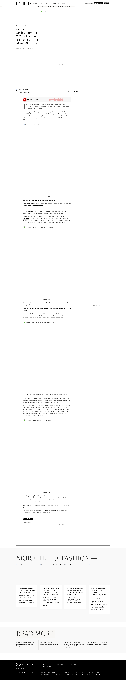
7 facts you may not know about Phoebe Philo (41, 200)
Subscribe (98, 3)
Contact (60, 664)
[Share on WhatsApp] (65, 91)
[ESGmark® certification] (31, 664)
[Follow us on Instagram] (22, 672)
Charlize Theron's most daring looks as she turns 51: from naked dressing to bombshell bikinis (75, 591)
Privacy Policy (46, 674)
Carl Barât (29, 211)
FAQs (58, 666)
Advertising (47, 666)
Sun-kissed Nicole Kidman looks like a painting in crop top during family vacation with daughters (51, 591)
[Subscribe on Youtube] (32, 672)
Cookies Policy (57, 672)
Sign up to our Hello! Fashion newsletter (44, 510)
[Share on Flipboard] (77, 91)
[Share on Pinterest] (74, 91)
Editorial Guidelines (93, 674)
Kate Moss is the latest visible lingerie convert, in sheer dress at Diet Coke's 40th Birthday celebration (74, 645)
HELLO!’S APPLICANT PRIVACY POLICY (53, 676)
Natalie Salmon (24, 89)
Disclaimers (45, 672)
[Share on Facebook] (68, 91)
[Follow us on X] (19, 672)
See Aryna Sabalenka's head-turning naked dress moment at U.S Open (27, 590)
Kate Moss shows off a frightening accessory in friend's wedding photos (50, 644)
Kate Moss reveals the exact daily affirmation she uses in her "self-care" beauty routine (97, 644)
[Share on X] (71, 91)
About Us (46, 664)
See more (94, 557)
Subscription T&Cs (76, 664)
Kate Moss (26, 218)
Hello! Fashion (27, 25)
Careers (71, 676)
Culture (48, 3)
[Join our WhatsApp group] (37, 672)
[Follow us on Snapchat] (29, 672)
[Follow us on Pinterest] (24, 672)
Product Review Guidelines (85, 676)
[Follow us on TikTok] (27, 672)
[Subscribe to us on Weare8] (35, 672)
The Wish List (56, 3)
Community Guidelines (72, 672)
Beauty (41, 3)
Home (18, 25)
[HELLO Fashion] (23, 3)
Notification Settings (62, 674)
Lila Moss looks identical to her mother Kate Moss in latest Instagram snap (25, 644)
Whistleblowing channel (91, 672)
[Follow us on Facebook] (17, 672)
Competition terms (78, 674)
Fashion (35, 3)
